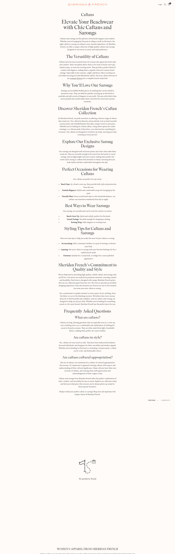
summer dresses (76, 78)
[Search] (165, 4)
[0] (168, 4)
